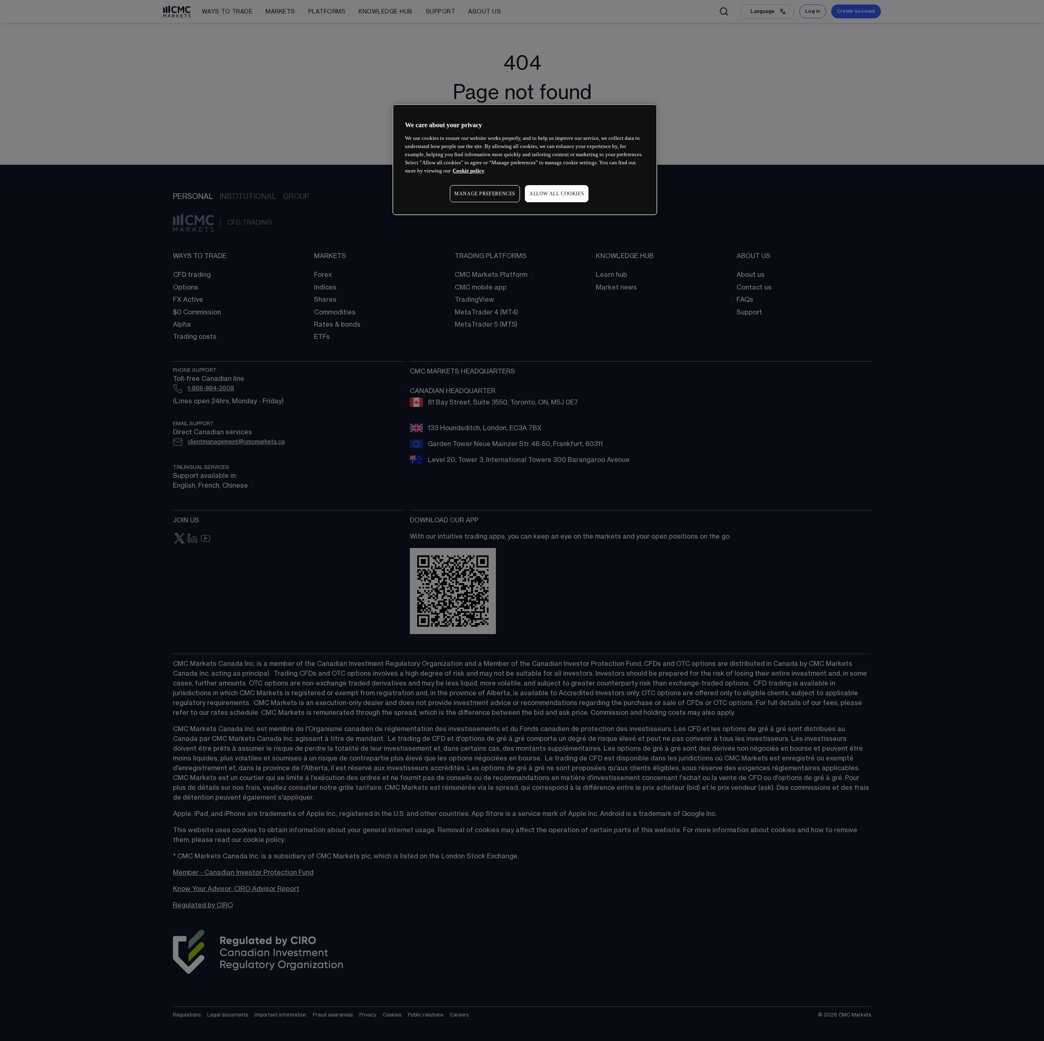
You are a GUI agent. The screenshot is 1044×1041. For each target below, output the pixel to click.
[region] (524, 159)
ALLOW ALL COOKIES (556, 194)
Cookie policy (468, 171)
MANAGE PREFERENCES (484, 194)
